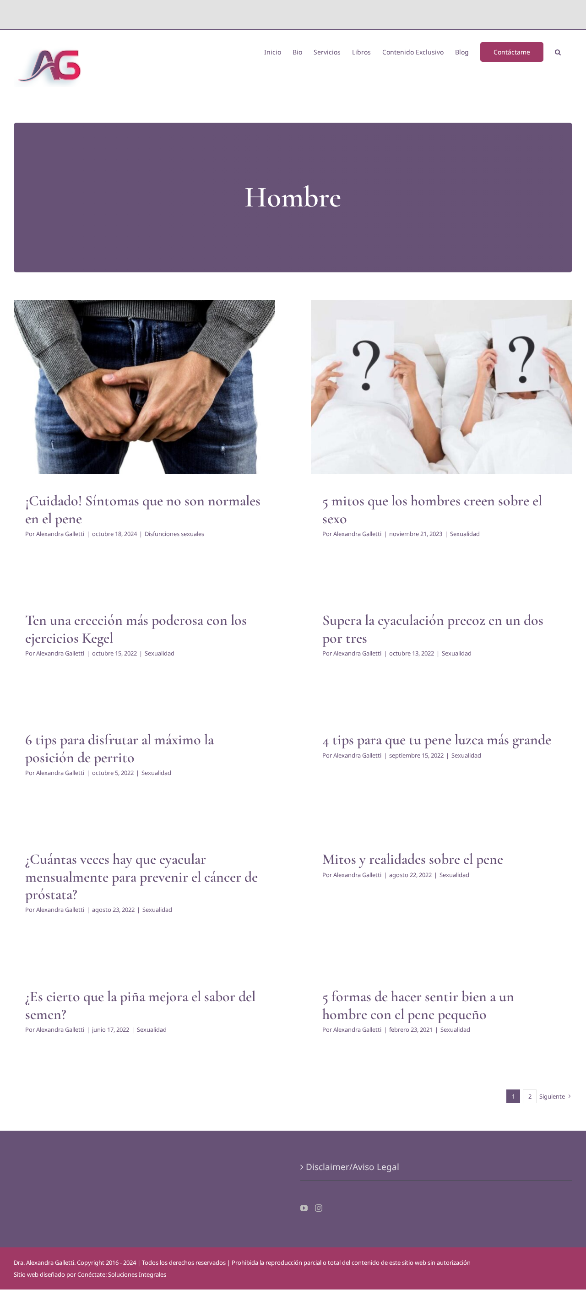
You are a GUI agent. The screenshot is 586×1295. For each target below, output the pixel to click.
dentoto (295, 14)
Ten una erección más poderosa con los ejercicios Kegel (136, 628)
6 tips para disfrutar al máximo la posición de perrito (119, 748)
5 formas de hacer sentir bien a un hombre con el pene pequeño (418, 1005)
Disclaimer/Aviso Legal (352, 1167)
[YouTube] (304, 1208)
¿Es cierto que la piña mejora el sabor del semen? (140, 1005)
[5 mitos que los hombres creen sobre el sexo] (441, 387)
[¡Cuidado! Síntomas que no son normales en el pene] (144, 387)
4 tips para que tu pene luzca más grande (436, 739)
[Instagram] (318, 1208)
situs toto (272, 14)
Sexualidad (441, 397)
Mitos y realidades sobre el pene (412, 859)
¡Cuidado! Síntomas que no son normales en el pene (142, 509)
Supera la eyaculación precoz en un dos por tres (432, 628)
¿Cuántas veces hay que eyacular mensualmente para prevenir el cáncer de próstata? (141, 876)
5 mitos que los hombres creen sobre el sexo (432, 509)
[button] (558, 51)
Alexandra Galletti (60, 534)
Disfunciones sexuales (144, 405)
